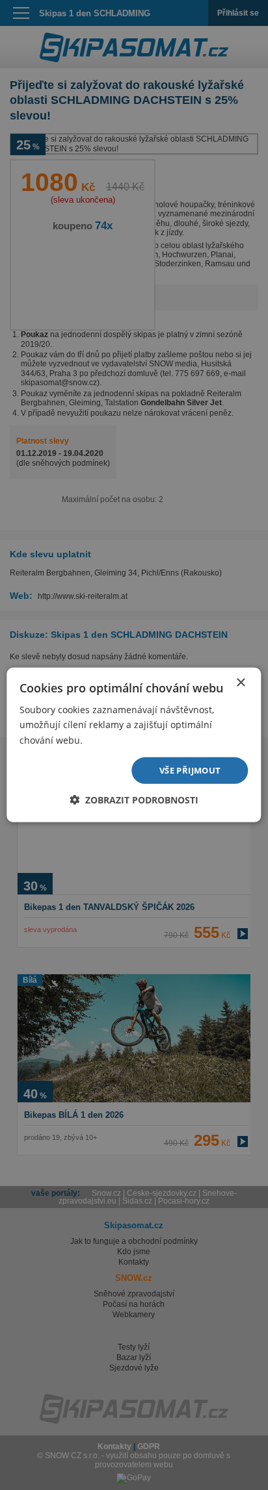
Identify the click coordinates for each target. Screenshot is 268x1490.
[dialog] (134, 745)
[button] (134, 800)
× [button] (240, 683)
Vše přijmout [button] (190, 770)
